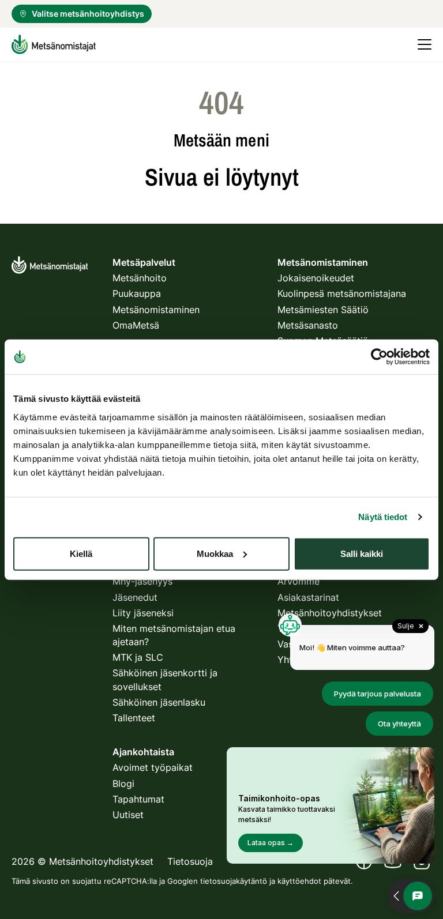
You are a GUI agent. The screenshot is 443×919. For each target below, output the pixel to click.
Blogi (123, 783)
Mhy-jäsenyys (142, 581)
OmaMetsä (135, 325)
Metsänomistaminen (156, 309)
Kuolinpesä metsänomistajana (341, 293)
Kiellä (81, 553)
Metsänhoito (139, 278)
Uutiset (128, 814)
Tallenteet (133, 718)
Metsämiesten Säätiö (323, 309)
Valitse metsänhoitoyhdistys (88, 13)
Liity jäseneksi (143, 613)
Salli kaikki (361, 553)
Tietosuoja (190, 861)
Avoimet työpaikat (152, 767)
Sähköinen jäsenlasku (158, 702)
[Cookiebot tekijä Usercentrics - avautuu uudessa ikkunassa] (379, 357)
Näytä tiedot (382, 517)
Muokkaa (215, 553)
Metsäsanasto (307, 325)
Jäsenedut (134, 597)
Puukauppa (136, 293)
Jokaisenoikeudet (315, 278)
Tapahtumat (138, 799)
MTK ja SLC (137, 657)
